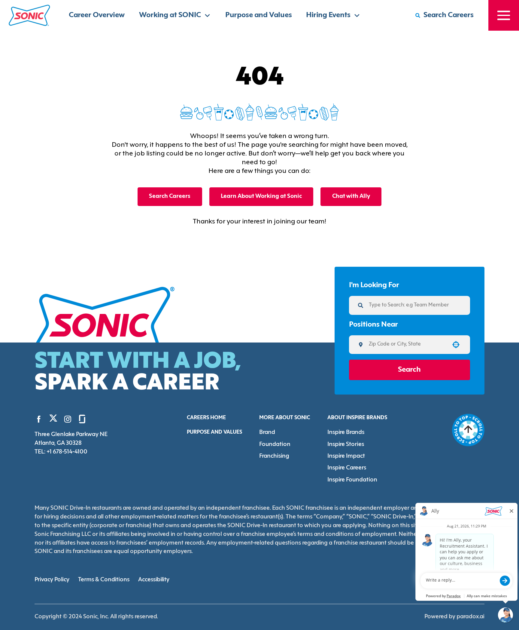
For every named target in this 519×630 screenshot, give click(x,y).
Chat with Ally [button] (351, 196)
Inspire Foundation (352, 480)
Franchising (274, 456)
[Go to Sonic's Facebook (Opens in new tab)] (39, 419)
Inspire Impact (346, 456)
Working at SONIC (170, 15)
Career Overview (97, 15)
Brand (267, 432)
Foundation (274, 444)
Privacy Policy (52, 579)
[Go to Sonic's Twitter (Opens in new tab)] (53, 420)
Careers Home (206, 418)
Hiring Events (328, 15)
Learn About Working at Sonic (261, 196)
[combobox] (407, 344)
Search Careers (169, 196)
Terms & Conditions (103, 579)
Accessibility (153, 579)
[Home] (29, 15)
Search (409, 370)
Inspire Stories (345, 444)
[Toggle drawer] (503, 15)
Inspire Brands (345, 432)
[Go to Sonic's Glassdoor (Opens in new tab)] (82, 419)
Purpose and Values (258, 15)
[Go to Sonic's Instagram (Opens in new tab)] (67, 419)
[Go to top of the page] (468, 430)
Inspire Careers (346, 468)
